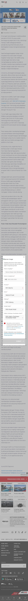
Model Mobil (7, 306)
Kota (5, 291)
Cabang (6, 299)
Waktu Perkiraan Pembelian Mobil (13, 313)
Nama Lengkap (8, 268)
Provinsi (6, 284)
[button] (14, 257)
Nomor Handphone (9, 276)
